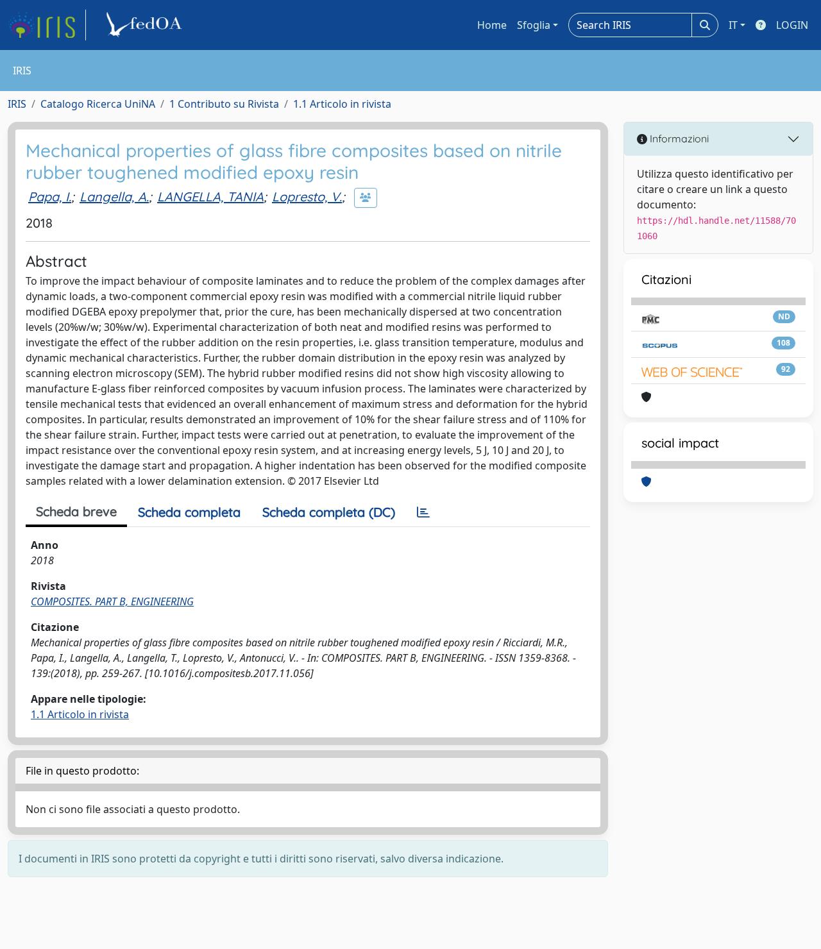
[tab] (423, 512)
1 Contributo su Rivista (224, 104)
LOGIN (792, 25)
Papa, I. (49, 197)
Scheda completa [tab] (189, 512)
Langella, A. (114, 197)
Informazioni (678, 138)
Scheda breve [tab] (76, 511)
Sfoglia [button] (533, 25)
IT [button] (733, 25)
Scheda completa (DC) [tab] (328, 512)
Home (492, 25)
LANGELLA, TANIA (210, 197)
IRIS (17, 104)
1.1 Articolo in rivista (342, 104)
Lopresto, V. (307, 197)
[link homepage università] (146, 25)
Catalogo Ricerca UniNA (97, 104)
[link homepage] (47, 25)
